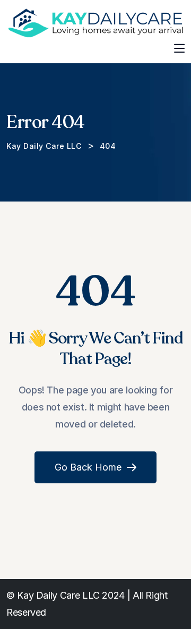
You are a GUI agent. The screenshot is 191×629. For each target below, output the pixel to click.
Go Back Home (88, 467)
